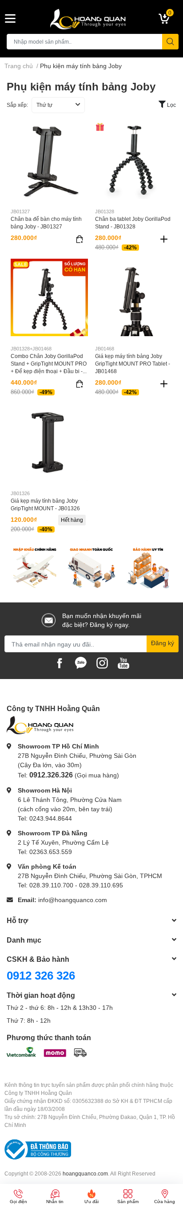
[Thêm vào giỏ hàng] (164, 239)
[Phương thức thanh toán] (47, 1051)
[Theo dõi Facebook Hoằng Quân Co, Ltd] (59, 662)
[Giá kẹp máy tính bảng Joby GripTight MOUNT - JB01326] (49, 442)
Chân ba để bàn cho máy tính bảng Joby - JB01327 (46, 223)
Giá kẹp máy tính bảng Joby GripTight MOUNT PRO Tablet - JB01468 (132, 363)
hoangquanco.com (85, 1173)
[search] (170, 41)
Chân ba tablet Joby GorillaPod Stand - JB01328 (133, 223)
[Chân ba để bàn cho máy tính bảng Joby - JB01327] (49, 160)
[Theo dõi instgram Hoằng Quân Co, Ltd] (102, 662)
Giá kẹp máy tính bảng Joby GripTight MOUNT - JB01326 (45, 504)
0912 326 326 (41, 975)
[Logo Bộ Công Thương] (37, 1149)
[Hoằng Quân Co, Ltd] (91, 18)
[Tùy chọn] (79, 239)
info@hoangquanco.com (72, 899)
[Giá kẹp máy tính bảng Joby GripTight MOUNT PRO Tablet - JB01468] (133, 297)
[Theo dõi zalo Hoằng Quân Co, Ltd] (81, 662)
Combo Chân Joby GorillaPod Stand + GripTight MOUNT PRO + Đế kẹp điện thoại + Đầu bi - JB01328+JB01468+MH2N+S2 (49, 367)
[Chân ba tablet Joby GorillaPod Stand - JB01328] (133, 160)
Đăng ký (162, 643)
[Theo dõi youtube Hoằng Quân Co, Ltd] (123, 662)
